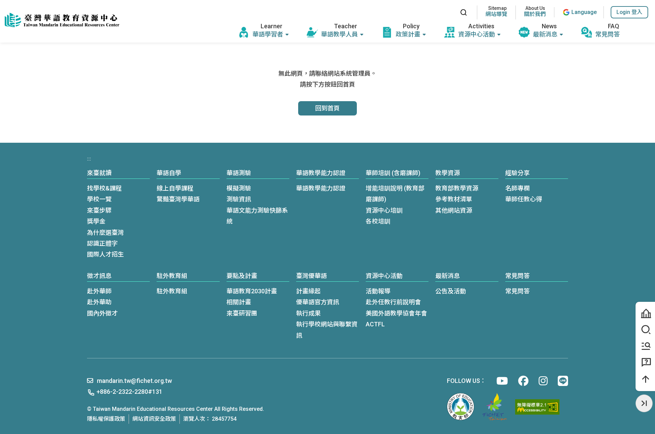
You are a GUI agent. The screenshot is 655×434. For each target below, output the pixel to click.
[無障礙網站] (537, 407)
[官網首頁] (61, 20)
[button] (629, 12)
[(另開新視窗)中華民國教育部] (460, 406)
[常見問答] (645, 362)
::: (448, 12)
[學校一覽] (645, 313)
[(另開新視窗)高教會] (494, 406)
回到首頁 (327, 108)
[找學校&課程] (645, 330)
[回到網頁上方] (645, 379)
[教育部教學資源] (645, 346)
